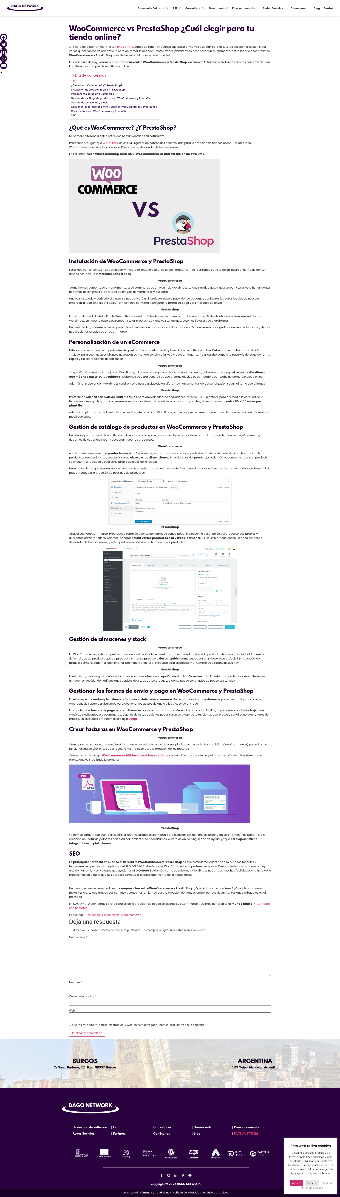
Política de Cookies (215, 1192)
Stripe (133, 719)
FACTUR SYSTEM (246, 1134)
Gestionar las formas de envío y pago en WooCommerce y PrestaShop (114, 106)
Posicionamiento (243, 8)
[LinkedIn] (175, 1175)
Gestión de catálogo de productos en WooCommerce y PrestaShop (112, 98)
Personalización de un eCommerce (92, 93)
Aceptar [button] (296, 1183)
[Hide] (1, 72)
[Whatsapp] (3, 58)
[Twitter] (3, 44)
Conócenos (298, 8)
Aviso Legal (130, 1192)
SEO (73, 115)
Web (72, 1010)
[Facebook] (3, 37)
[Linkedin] (3, 51)
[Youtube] (190, 1175)
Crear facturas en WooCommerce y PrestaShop (100, 111)
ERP (175, 8)
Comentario (78, 937)
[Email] (3, 65)
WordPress (110, 143)
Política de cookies (311, 1188)
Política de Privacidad (187, 1192)
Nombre (75, 982)
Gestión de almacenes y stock (89, 102)
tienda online (124, 47)
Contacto (329, 8)
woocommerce (131, 915)
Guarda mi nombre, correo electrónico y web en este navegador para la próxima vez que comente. (138, 1024)
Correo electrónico (83, 996)
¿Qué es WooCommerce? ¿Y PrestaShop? (96, 85)
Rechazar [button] (312, 1183)
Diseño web (217, 8)
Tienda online (111, 915)
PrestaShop (92, 915)
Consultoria (193, 8)
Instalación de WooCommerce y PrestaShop (98, 89)
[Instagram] (168, 1175)
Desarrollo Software (151, 8)
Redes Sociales (273, 8)
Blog (317, 8)
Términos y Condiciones (155, 1192)
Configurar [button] (326, 1183)
